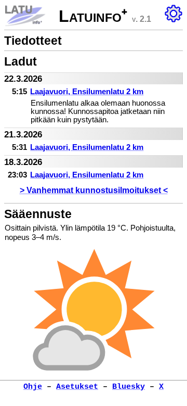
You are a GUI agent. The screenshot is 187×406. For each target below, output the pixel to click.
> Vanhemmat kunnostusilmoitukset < (94, 190)
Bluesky (128, 386)
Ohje (32, 386)
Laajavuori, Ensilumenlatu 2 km (86, 91)
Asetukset (77, 386)
